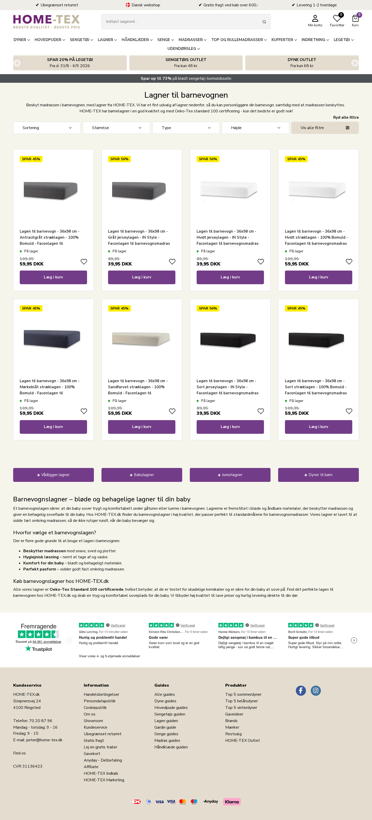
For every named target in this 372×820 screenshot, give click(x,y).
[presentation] (17, 62)
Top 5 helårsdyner (241, 701)
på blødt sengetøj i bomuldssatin (186, 78)
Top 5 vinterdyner (241, 707)
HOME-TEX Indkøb (101, 773)
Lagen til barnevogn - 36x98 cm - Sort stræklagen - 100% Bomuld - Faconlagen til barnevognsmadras (316, 387)
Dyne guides (165, 701)
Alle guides (164, 694)
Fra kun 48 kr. (186, 63)
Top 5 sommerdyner (243, 694)
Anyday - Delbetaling (103, 760)
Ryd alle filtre (346, 117)
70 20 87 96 (40, 721)
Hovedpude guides (171, 707)
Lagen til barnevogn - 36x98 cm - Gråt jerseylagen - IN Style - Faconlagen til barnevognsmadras (139, 237)
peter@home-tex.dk (44, 740)
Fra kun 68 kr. (302, 63)
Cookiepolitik (95, 707)
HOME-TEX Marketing (104, 780)
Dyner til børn (320, 474)
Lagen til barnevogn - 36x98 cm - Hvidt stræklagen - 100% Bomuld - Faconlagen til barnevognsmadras (316, 237)
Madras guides (167, 740)
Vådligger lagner (55, 474)
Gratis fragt (94, 740)
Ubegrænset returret (102, 734)
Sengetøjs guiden (169, 714)
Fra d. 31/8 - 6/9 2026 (70, 63)
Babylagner (144, 474)
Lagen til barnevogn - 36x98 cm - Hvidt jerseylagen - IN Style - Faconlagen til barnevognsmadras (228, 237)
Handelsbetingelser (101, 694)
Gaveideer (234, 714)
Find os (19, 753)
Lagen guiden (166, 721)
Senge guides (166, 734)
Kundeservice (95, 727)
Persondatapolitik (100, 701)
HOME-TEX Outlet (242, 740)
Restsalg (233, 734)
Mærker (232, 727)
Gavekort (92, 753)
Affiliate (91, 767)
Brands (231, 721)
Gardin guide (165, 727)
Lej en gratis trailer (100, 747)
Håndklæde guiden (171, 747)
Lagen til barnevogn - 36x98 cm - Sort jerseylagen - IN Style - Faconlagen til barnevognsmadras (228, 387)
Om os (89, 714)
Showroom (93, 721)
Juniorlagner (232, 474)
